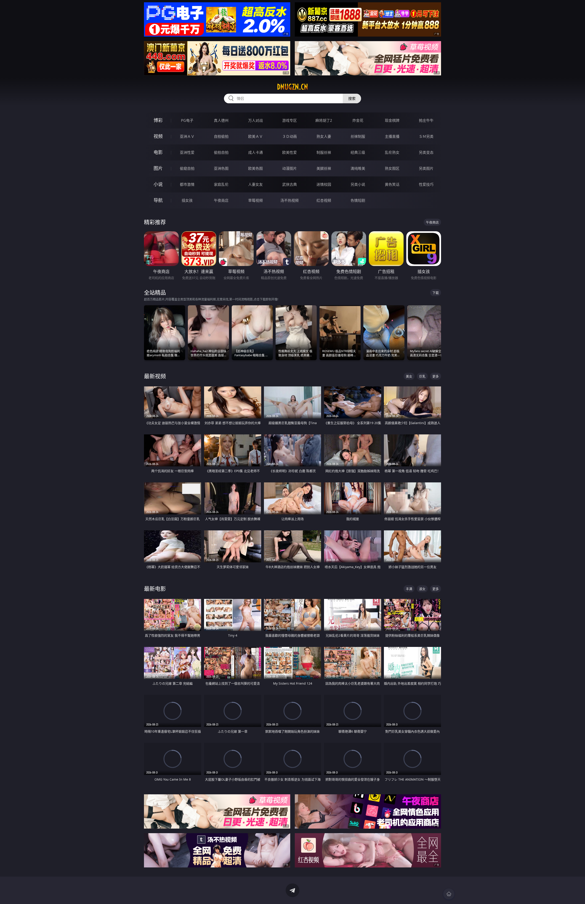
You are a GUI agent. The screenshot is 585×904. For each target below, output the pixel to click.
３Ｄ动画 (289, 136)
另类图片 (426, 168)
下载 (435, 292)
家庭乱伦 (221, 184)
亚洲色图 (221, 168)
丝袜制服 (358, 136)
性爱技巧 (426, 184)
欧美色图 (255, 168)
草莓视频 (255, 200)
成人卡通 (255, 152)
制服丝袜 (323, 152)
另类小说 (358, 184)
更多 (435, 376)
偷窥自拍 (187, 168)
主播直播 (392, 136)
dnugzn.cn (292, 86)
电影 (158, 152)
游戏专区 (289, 120)
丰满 (409, 589)
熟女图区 (392, 168)
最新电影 (155, 588)
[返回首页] (448, 893)
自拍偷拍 (221, 136)
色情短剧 (358, 200)
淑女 (422, 589)
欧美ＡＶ (255, 136)
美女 (409, 376)
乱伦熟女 (392, 152)
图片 (158, 168)
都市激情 (187, 184)
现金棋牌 (392, 120)
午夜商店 (221, 200)
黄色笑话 (392, 184)
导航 (158, 200)
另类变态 (426, 152)
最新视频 (155, 376)
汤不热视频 (289, 200)
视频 (158, 136)
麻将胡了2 (323, 120)
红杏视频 (323, 200)
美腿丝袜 (323, 168)
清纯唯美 (358, 168)
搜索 (352, 98)
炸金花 (357, 120)
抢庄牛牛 (426, 120)
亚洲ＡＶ (187, 136)
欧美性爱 (289, 152)
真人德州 (221, 120)
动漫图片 (289, 168)
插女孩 (187, 200)
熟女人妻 (323, 136)
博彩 (158, 120)
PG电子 (187, 120)
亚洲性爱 (187, 152)
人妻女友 (255, 184)
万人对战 (255, 120)
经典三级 (358, 152)
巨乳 (422, 376)
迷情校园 (323, 184)
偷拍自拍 (221, 152)
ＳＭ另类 (426, 136)
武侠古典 (289, 184)
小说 (158, 184)
